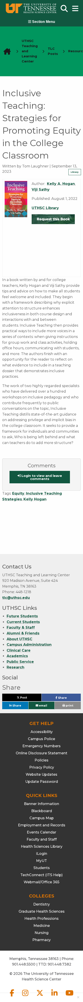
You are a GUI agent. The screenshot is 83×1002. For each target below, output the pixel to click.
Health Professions (41, 918)
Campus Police (41, 739)
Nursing (41, 933)
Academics (17, 656)
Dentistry (41, 904)
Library (75, 172)
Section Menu (43, 22)
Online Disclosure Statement (41, 753)
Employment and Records (41, 825)
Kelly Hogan (34, 499)
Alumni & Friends (23, 633)
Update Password (41, 781)
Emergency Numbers (41, 746)
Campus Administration (29, 645)
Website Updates (41, 774)
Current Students (23, 622)
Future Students (22, 616)
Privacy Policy (41, 767)
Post (28, 698)
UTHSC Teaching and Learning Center (30, 51)
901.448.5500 (23, 964)
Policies (41, 760)
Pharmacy (41, 940)
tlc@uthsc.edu (16, 598)
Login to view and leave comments (41, 477)
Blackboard (41, 811)
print (69, 705)
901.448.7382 (59, 964)
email (42, 705)
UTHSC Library (45, 208)
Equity (18, 493)
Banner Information (41, 804)
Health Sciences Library (41, 846)
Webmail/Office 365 (41, 882)
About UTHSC (19, 639)
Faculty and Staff (42, 839)
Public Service (20, 662)
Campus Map (41, 818)
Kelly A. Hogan (61, 184)
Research (15, 667)
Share (69, 698)
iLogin (41, 853)
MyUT (41, 861)
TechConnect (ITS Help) (41, 875)
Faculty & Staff (21, 627)
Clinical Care (19, 650)
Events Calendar (41, 832)
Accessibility (42, 732)
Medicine (41, 926)
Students (41, 868)
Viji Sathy (41, 189)
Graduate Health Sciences (42, 911)
